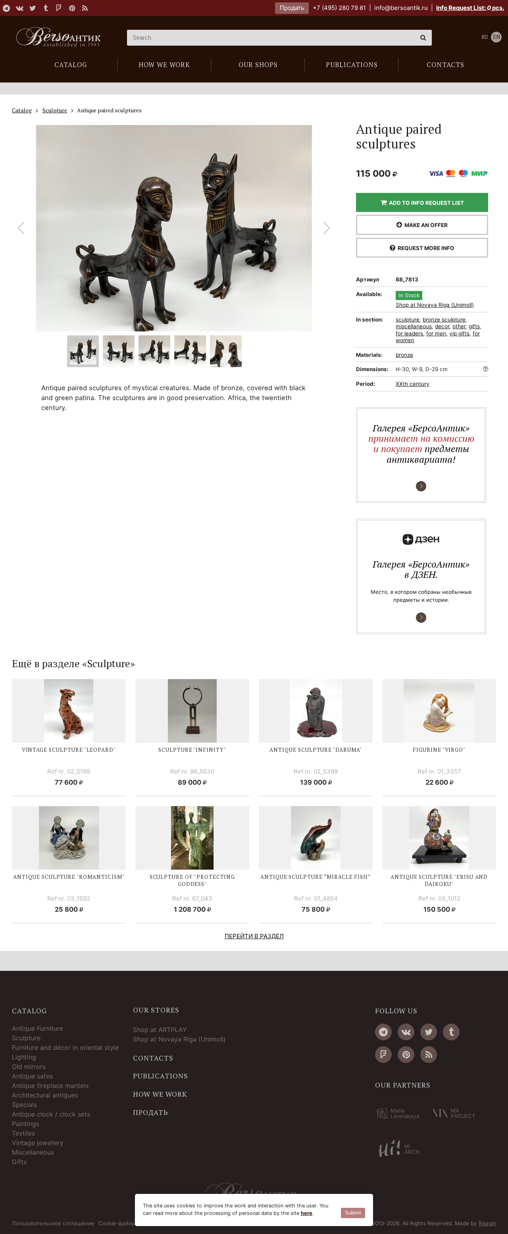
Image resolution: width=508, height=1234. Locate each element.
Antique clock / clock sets (51, 1114)
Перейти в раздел (254, 936)
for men (436, 333)
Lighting (24, 1057)
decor (442, 326)
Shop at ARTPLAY (160, 1030)
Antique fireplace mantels (50, 1086)
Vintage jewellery (38, 1143)
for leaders (409, 333)
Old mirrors (29, 1066)
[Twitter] (32, 8)
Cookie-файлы (116, 1223)
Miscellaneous (33, 1152)
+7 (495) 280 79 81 (339, 8)
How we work (160, 1094)
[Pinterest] (71, 8)
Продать (292, 8)
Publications (160, 1076)
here (306, 1213)
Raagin (487, 1223)
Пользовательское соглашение (53, 1223)
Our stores (156, 1010)
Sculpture (26, 1038)
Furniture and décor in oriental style (65, 1047)
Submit (353, 1213)
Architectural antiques (45, 1095)
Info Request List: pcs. (470, 8)
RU (484, 37)
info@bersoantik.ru (401, 8)
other (459, 326)
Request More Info (424, 248)
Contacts (153, 1058)
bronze (404, 355)
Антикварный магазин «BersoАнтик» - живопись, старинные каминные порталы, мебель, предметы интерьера (61, 38)
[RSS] (85, 8)
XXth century (412, 384)
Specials (24, 1105)
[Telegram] (6, 8)
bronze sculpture (444, 319)
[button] (326, 228)
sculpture (407, 319)
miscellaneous (414, 326)
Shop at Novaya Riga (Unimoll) (435, 305)
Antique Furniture (37, 1028)
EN (496, 37)
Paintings (25, 1124)
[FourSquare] (58, 8)
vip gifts (459, 333)
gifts (474, 326)
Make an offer (425, 225)
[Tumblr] (45, 8)
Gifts (19, 1162)
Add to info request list (425, 203)
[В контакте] (19, 8)
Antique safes (32, 1076)
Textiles (23, 1133)
